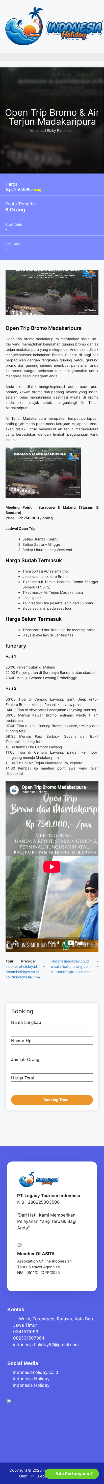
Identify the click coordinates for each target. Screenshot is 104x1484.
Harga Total (22, 1078)
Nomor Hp (21, 1040)
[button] (52, 57)
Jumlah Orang (25, 1059)
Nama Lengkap (26, 1022)
